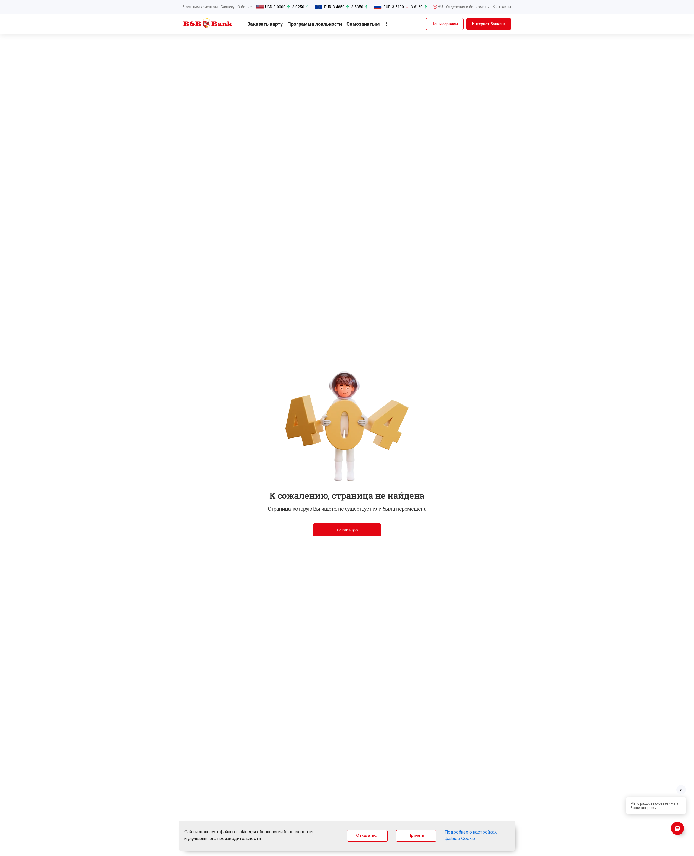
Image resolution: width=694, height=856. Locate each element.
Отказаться (367, 836)
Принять (416, 836)
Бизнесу (227, 7)
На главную (347, 530)
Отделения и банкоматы (468, 7)
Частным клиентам (200, 7)
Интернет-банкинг (488, 24)
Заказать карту (265, 24)
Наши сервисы (445, 24)
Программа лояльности (314, 24)
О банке (244, 7)
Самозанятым (363, 24)
